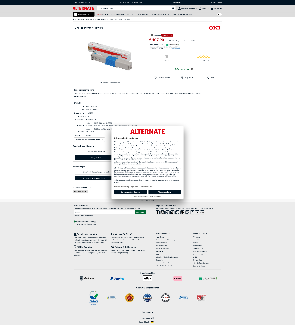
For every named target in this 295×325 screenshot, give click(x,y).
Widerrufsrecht (161, 246)
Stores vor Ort (198, 248)
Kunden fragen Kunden (164, 266)
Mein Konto (160, 237)
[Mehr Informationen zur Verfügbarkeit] (192, 69)
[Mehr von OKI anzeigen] (214, 28)
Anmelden (140, 212)
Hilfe (213, 2)
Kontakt (219, 2)
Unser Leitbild (198, 254)
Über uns (196, 237)
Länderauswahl (148, 318)
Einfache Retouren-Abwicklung (131, 2)
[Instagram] (163, 212)
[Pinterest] (182, 212)
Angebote (143, 14)
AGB (195, 257)
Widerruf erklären (162, 248)
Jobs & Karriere (199, 240)
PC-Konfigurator (160, 14)
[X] (177, 212)
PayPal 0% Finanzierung (81, 2)
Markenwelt (197, 246)
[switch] (219, 14)
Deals (102, 14)
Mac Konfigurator (182, 14)
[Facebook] (158, 212)
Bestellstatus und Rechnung (165, 240)
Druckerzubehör (100, 19)
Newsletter (177, 2)
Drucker (89, 19)
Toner (111, 19)
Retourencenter (161, 243)
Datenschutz (88, 216)
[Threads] (167, 212)
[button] (187, 77)
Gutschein (159, 260)
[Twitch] (202, 212)
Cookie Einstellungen (201, 263)
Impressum (147, 312)
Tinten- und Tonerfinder (164, 263)
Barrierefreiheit (199, 266)
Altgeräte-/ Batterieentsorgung (167, 257)
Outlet (131, 14)
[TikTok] (172, 212)
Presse (195, 243)
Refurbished (117, 14)
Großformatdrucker (80, 191)
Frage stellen (96, 157)
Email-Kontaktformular (131, 240)
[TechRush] (192, 212)
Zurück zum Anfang (147, 200)
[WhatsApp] (187, 212)
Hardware (80, 19)
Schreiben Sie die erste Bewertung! (96, 178)
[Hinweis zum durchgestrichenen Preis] (152, 35)
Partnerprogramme (200, 251)
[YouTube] (197, 212)
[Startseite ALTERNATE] (83, 8)
